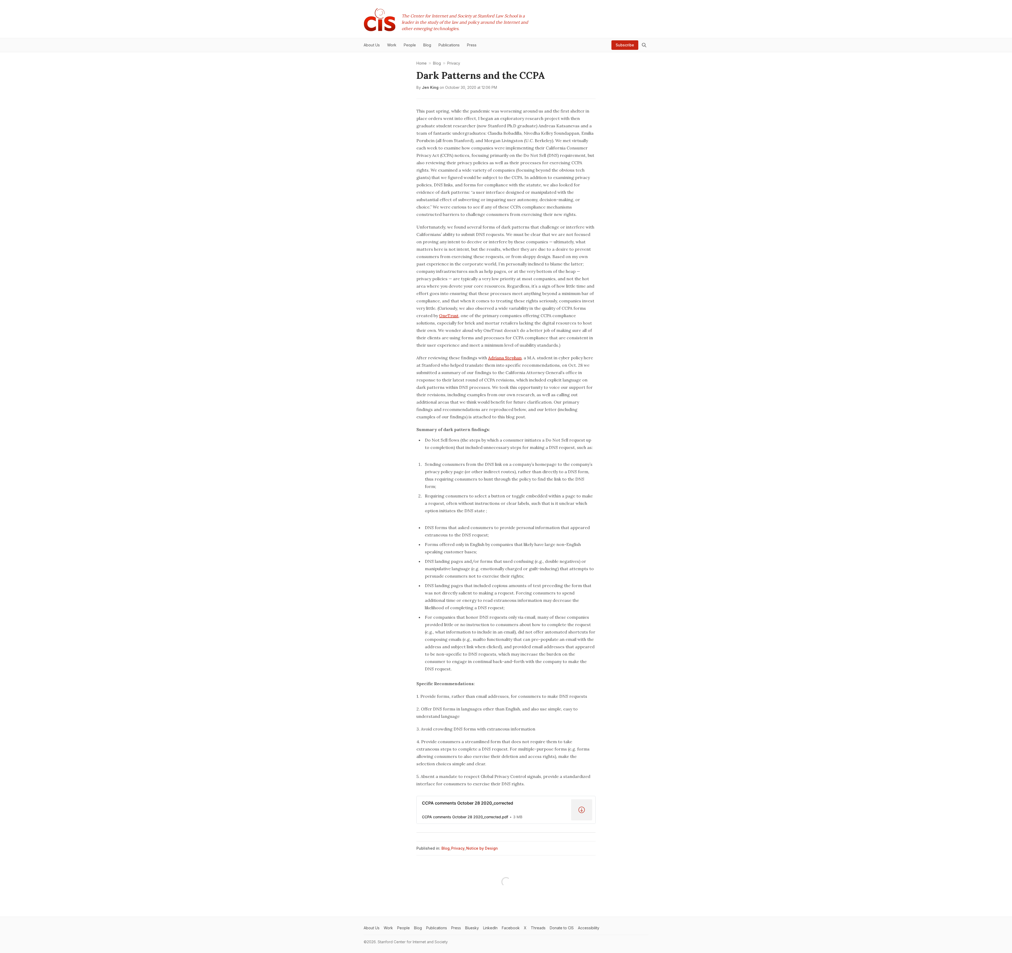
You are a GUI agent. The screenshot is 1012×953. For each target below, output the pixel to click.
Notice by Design (482, 848)
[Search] (644, 45)
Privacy (458, 848)
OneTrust (449, 315)
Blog (445, 848)
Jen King (430, 87)
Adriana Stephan (505, 357)
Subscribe (625, 45)
